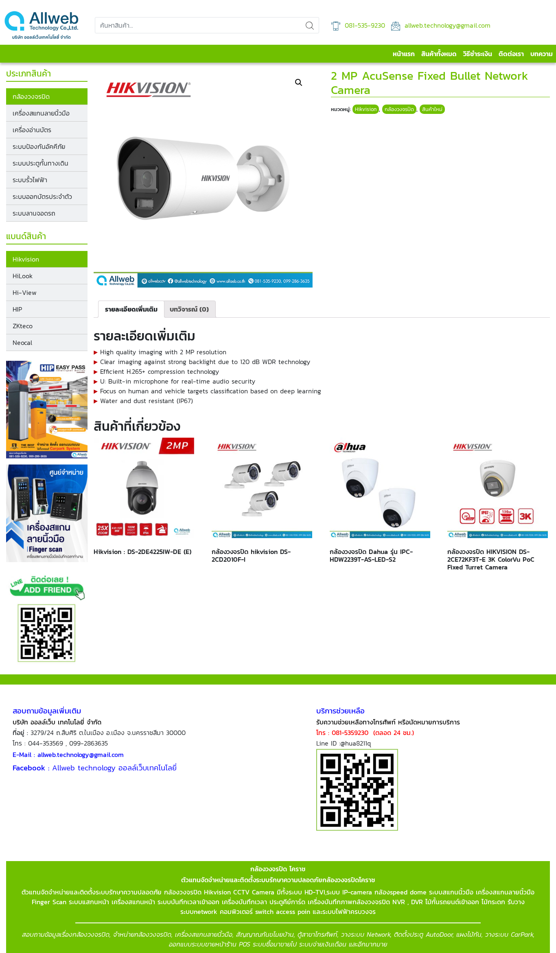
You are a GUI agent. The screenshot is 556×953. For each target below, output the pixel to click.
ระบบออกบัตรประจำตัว (42, 196)
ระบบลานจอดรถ (34, 213)
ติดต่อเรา (511, 54)
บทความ (541, 54)
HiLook (23, 276)
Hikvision (26, 259)
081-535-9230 (363, 25)
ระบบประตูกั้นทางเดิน (40, 163)
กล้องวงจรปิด (31, 96)
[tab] (131, 309)
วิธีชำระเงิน (477, 54)
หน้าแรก (404, 54)
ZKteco (23, 326)
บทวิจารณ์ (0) (189, 309)
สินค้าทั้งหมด (439, 54)
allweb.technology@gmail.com (446, 25)
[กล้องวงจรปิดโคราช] (41, 25)
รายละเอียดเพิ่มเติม (131, 309)
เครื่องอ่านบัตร (32, 130)
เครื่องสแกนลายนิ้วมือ (41, 113)
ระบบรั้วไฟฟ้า (30, 180)
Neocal (22, 342)
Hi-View (25, 292)
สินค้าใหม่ (432, 109)
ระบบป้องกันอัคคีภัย (39, 146)
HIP (17, 309)
